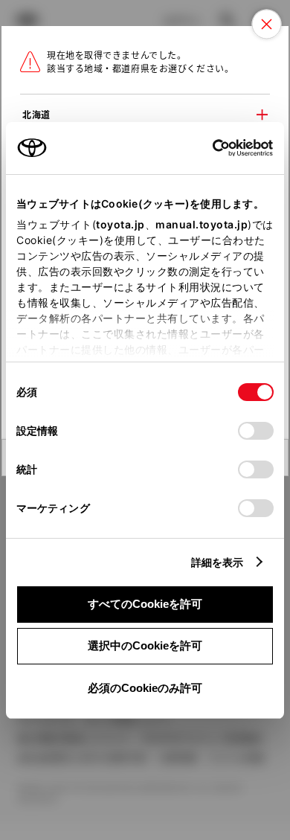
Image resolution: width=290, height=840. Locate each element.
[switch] (256, 431)
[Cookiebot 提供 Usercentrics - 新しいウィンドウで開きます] (208, 148)
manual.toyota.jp (201, 224)
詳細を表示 (217, 562)
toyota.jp (120, 224)
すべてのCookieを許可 (145, 603)
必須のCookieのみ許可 (145, 688)
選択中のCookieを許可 (145, 645)
